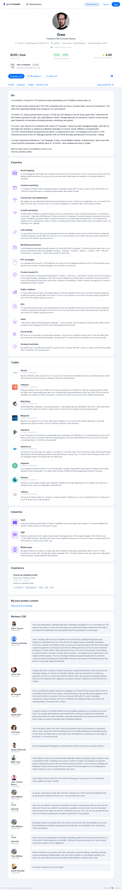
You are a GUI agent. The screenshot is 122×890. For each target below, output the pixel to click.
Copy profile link (104, 85)
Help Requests (35, 4)
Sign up (106, 4)
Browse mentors (92, 4)
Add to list (53, 76)
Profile (11, 85)
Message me (35, 76)
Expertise (21, 85)
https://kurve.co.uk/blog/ (22, 606)
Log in (116, 4)
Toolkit (31, 85)
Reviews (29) (42, 85)
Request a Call (16, 76)
